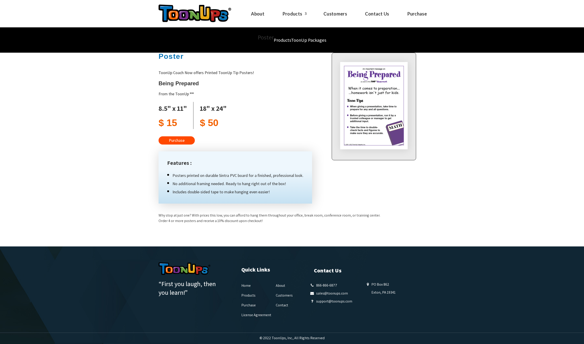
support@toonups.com (334, 301)
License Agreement (256, 315)
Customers (335, 14)
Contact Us (377, 14)
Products (292, 14)
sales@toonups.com (332, 293)
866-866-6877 (326, 285)
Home (246, 285)
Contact (282, 305)
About (257, 14)
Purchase (417, 14)
